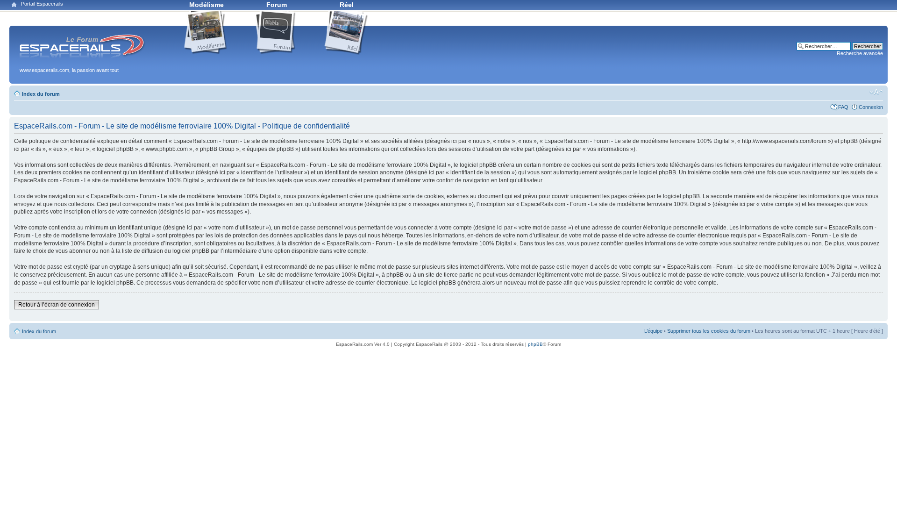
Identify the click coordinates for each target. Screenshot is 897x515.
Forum (276, 4)
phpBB (535, 344)
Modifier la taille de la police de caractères (876, 92)
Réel (347, 4)
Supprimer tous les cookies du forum (708, 331)
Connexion (871, 107)
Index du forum (41, 94)
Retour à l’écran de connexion (56, 304)
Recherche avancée (860, 53)
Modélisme (206, 4)
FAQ (843, 107)
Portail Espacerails (42, 4)
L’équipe (653, 331)
